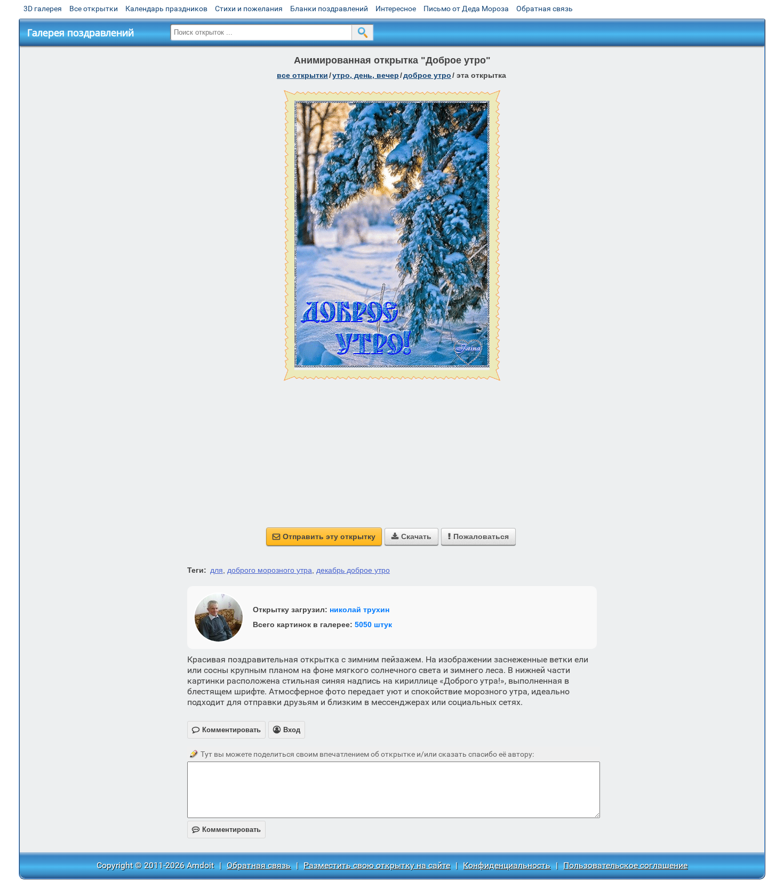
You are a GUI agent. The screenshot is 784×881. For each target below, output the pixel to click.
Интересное (395, 8)
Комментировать (226, 830)
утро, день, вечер (365, 75)
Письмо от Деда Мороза (466, 8)
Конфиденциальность (506, 865)
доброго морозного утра (269, 570)
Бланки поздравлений (329, 8)
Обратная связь (544, 8)
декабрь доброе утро (353, 570)
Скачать (411, 536)
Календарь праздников (166, 8)
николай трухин (359, 609)
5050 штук (373, 624)
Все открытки (93, 8)
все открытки (302, 75)
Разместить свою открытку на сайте (376, 865)
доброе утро (427, 75)
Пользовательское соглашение (625, 865)
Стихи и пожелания (249, 8)
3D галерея (42, 8)
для (216, 570)
